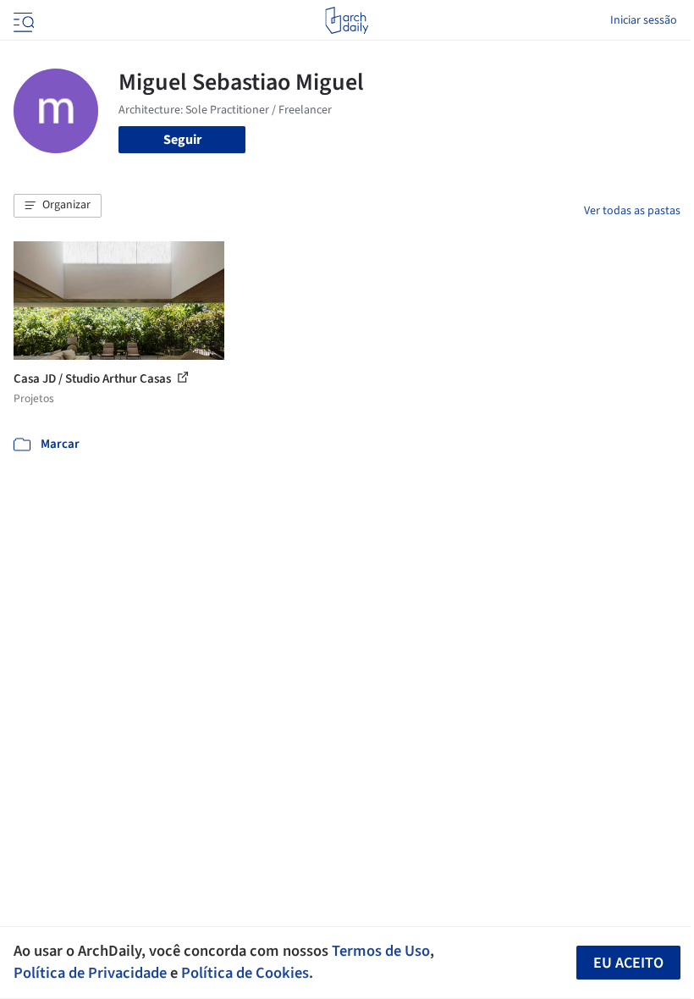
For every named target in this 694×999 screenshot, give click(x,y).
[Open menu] (22, 20)
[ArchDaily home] (346, 20)
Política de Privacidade (90, 973)
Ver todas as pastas (632, 211)
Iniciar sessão (643, 20)
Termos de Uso (381, 951)
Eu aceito (628, 963)
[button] (58, 206)
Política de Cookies (245, 973)
